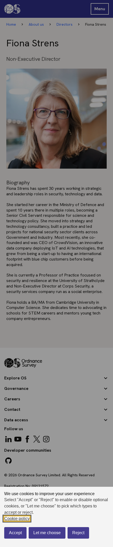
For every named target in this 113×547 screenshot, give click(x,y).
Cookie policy (17, 518)
